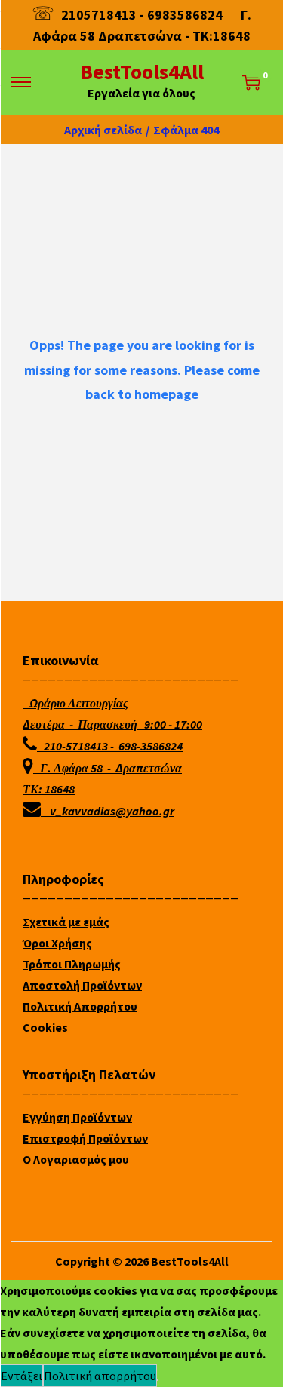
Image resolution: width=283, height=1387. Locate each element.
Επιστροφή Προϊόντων (85, 1138)
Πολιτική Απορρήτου (80, 1006)
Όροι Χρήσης (57, 942)
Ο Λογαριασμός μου (76, 1159)
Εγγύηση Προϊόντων (77, 1117)
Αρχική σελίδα (103, 129)
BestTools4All (142, 71)
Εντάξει (21, 1375)
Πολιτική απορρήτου (100, 1375)
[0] (251, 82)
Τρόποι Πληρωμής (72, 963)
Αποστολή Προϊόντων (82, 985)
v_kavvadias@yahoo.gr (112, 810)
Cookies (45, 1027)
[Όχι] (157, 1380)
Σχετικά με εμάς (66, 921)
